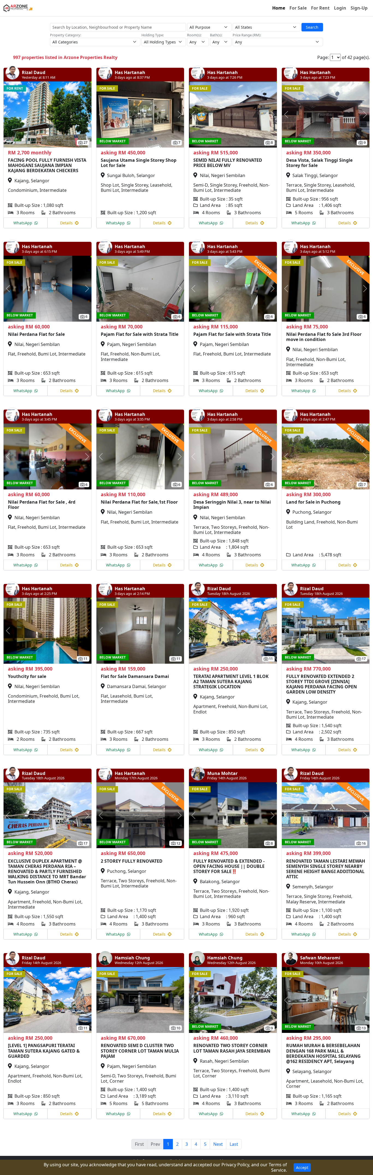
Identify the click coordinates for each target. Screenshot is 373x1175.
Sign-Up (359, 8)
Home (278, 8)
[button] (10, 114)
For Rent (320, 8)
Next (218, 1144)
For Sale (298, 8)
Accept (302, 1167)
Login (340, 8)
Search (312, 27)
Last (234, 1144)
